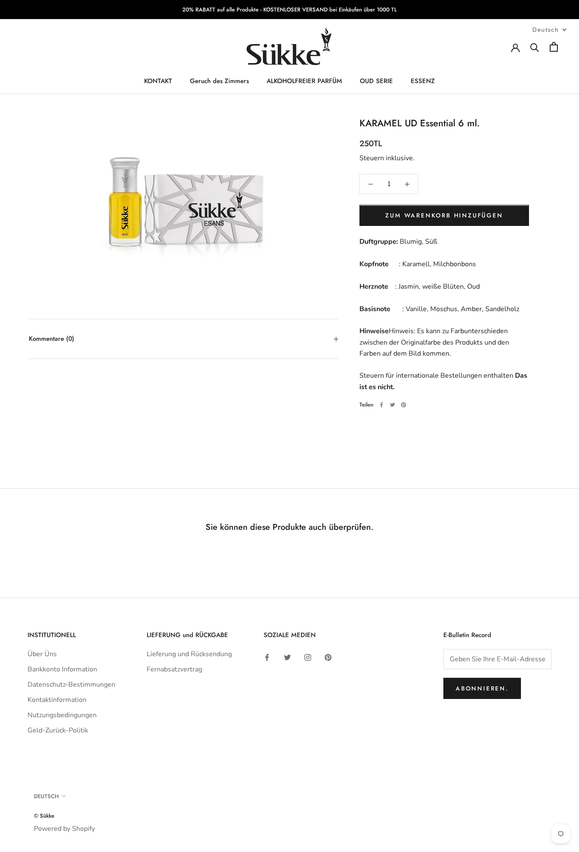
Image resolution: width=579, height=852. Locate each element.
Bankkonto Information (62, 669)
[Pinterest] (403, 404)
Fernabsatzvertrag (174, 669)
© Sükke (44, 816)
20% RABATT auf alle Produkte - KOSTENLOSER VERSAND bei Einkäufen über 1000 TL (289, 10)
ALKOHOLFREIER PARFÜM (304, 81)
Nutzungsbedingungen (62, 715)
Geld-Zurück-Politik (58, 730)
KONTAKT (158, 81)
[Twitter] (392, 404)
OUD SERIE (376, 81)
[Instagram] (307, 657)
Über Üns (42, 654)
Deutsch (46, 796)
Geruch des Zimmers (219, 81)
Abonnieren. (482, 688)
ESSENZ (423, 81)
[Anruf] (534, 46)
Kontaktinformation (57, 699)
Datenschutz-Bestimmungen (71, 684)
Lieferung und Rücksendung (189, 654)
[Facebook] (381, 404)
